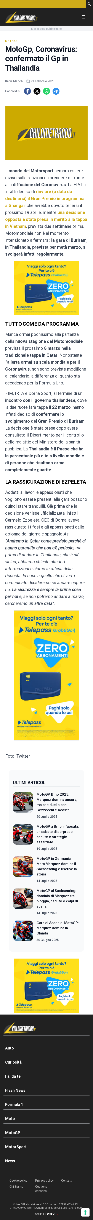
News (10, 1161)
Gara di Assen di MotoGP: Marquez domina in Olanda (58, 928)
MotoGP (11, 41)
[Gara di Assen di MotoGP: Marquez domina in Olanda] (23, 931)
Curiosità (13, 1062)
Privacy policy (44, 1180)
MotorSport (16, 1146)
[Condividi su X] (37, 91)
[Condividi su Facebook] (27, 91)
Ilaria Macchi (14, 81)
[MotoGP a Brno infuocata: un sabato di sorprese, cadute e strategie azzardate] (23, 837)
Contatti (66, 1180)
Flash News (15, 1090)
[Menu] (83, 17)
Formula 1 (14, 1104)
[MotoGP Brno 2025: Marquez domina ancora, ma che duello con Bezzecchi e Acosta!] (23, 805)
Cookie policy (18, 1180)
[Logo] (21, 17)
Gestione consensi (41, 1189)
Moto (10, 1118)
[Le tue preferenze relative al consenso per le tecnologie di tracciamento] (85, 1212)
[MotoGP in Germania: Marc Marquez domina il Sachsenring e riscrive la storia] (23, 869)
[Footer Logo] (46, 1028)
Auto (9, 1048)
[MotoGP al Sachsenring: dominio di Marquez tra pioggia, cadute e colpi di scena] (23, 901)
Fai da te (13, 1076)
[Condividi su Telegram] (56, 91)
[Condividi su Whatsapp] (46, 91)
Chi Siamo (16, 1186)
